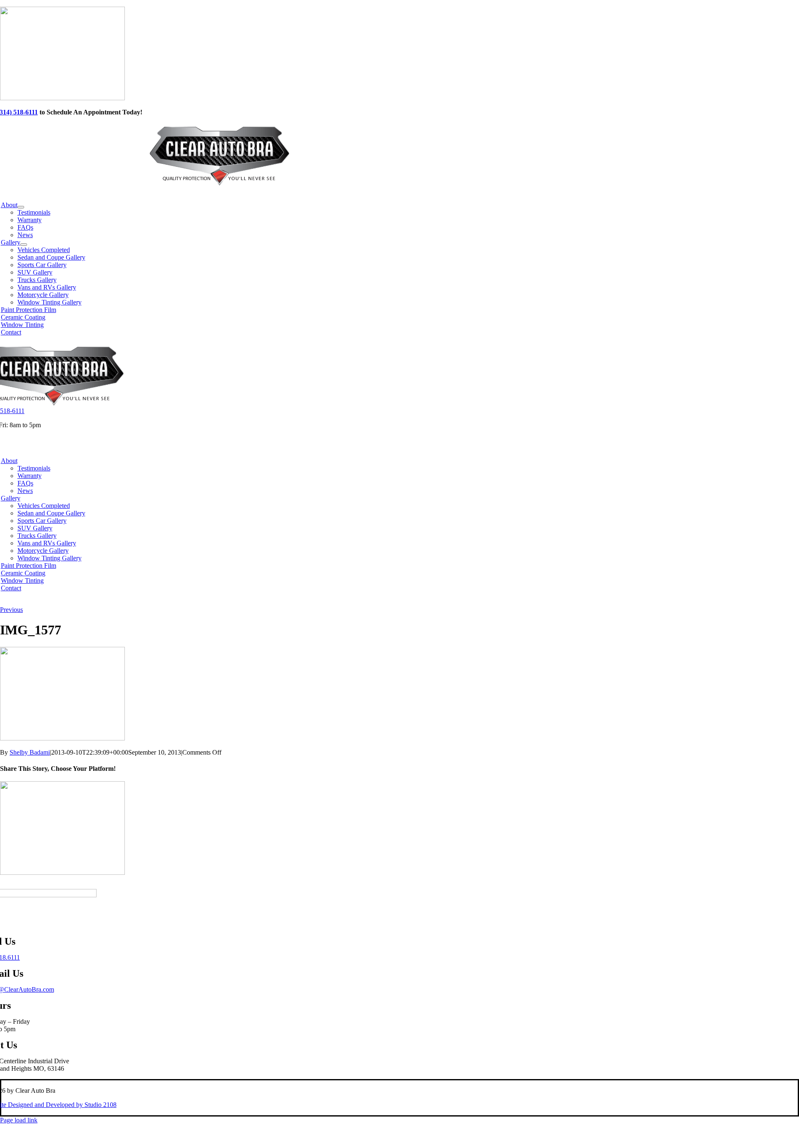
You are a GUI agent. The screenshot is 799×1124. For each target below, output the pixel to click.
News (25, 490)
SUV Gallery (34, 528)
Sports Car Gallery (42, 520)
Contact (11, 588)
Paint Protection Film (28, 565)
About (9, 460)
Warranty (29, 475)
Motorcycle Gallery (43, 550)
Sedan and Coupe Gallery (51, 513)
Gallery (10, 498)
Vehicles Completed (43, 505)
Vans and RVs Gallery (46, 543)
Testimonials (33, 468)
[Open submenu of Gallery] (23, 244)
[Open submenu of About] (20, 207)
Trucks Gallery (37, 535)
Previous (11, 609)
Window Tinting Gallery (49, 558)
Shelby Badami (30, 752)
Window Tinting (22, 580)
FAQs (25, 483)
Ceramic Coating (23, 573)
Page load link (18, 1120)
